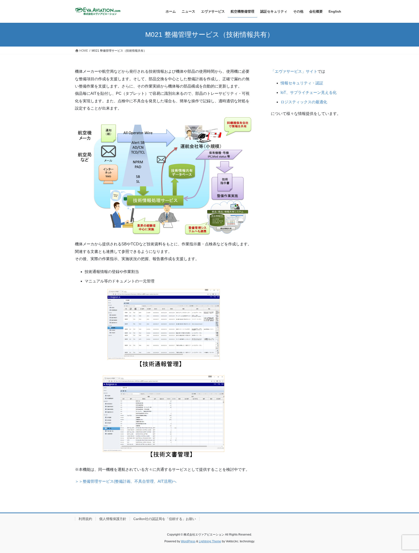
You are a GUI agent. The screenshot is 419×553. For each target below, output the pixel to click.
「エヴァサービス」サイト (294, 71)
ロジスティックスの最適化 (304, 102)
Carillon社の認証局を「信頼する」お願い (164, 519)
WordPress (188, 541)
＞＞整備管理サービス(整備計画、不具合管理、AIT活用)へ (126, 481)
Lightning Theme (210, 541)
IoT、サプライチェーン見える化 (309, 92)
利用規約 (85, 519)
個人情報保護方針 (112, 519)
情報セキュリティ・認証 (302, 83)
